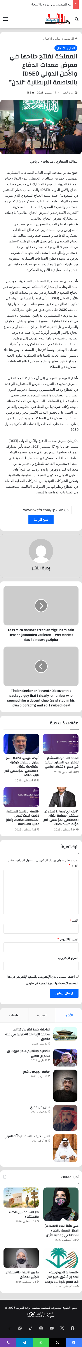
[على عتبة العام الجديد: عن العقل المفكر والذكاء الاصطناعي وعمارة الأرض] (61, 1204)
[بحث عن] (76, 20)
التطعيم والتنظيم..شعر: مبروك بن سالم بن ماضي (28, 1053)
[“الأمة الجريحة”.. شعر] (65, 1086)
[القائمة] (5, 20)
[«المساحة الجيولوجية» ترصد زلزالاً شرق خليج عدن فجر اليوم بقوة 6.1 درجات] (61, 1258)
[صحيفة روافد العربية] (57, 18)
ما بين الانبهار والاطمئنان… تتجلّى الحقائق (21, 1275)
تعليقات (14, 1015)
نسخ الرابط (41, 519)
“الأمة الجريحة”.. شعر (36, 1072)
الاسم (74, 920)
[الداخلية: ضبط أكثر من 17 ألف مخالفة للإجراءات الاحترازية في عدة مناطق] (65, 1034)
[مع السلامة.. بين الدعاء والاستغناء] (21, 1198)
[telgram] (9, 1328)
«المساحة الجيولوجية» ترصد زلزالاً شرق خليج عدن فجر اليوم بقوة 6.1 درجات (62, 1277)
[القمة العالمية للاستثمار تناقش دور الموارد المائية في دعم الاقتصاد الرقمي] (61, 744)
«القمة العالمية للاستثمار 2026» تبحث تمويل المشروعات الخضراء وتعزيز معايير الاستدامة (22, 818)
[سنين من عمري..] (65, 1118)
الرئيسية (69, 38)
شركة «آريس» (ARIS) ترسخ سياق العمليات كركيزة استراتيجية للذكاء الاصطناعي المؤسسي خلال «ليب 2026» (21, 766)
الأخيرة (42, 1015)
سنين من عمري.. (39, 1107)
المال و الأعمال (52, 38)
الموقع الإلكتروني (68, 958)
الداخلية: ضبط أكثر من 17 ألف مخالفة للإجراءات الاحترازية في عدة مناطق (27, 1034)
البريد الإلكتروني (68, 939)
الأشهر (68, 1015)
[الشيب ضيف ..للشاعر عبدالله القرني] (65, 1148)
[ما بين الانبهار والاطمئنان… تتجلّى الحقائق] (21, 1258)
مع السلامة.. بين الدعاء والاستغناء (24, 1214)
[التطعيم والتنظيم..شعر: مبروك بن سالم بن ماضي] (65, 1058)
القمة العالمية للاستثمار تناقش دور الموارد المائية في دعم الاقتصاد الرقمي (62, 762)
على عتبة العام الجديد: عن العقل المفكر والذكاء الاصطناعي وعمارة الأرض (62, 1230)
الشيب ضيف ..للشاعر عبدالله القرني (27, 1136)
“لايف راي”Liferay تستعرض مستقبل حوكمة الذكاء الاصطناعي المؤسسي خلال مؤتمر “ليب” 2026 (61, 818)
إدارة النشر (68, 92)
